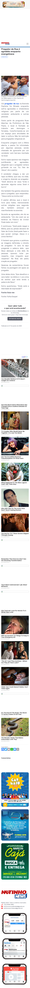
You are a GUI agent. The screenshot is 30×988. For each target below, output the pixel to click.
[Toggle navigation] (27, 43)
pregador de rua (12, 104)
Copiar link (4, 56)
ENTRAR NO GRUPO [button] (15, 318)
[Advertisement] (15, 25)
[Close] (28, 2)
